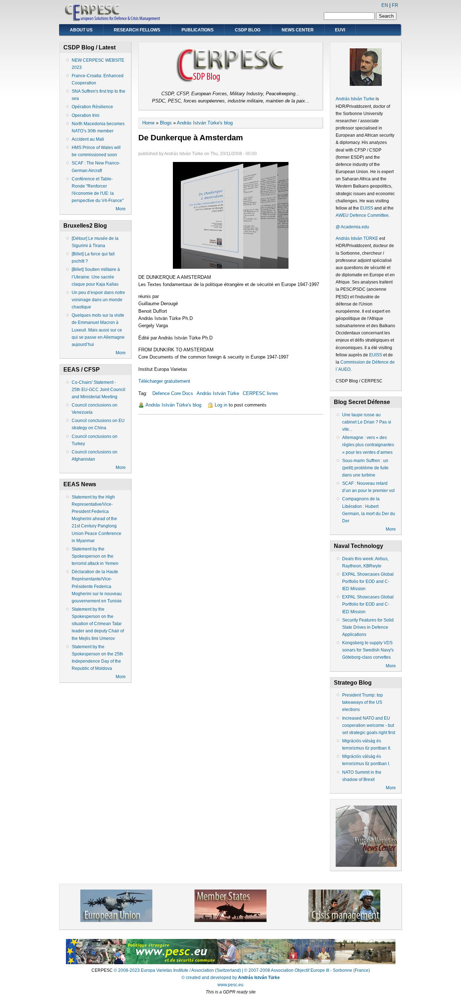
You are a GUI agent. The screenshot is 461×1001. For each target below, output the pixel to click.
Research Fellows (137, 29)
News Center (298, 29)
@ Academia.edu (352, 226)
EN (384, 5)
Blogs (166, 123)
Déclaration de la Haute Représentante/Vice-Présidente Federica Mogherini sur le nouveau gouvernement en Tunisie (97, 586)
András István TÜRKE (357, 238)
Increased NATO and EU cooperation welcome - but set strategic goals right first (368, 725)
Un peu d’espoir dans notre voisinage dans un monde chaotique (98, 299)
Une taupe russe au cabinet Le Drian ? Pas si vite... (366, 422)
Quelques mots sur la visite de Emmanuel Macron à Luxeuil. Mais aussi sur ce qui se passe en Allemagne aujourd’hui (98, 330)
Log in (221, 405)
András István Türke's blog (205, 123)
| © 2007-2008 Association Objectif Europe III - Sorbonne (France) (306, 970)
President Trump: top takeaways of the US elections (362, 702)
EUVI (340, 29)
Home (148, 123)
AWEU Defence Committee (362, 215)
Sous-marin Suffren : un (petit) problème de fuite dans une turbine (365, 468)
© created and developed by (231, 977)
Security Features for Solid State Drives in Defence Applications (368, 627)
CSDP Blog (247, 29)
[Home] (113, 20)
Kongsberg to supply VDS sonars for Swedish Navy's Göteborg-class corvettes (368, 650)
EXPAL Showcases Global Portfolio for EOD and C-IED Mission (368, 581)
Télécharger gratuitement (164, 381)
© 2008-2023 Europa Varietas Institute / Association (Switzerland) (177, 970)
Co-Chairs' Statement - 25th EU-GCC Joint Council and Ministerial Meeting (98, 389)
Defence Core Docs (172, 393)
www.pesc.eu (230, 984)
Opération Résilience (92, 106)
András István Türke (218, 393)
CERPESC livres (260, 393)
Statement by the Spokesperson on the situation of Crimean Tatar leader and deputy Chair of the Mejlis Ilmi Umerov (98, 624)
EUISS (366, 208)
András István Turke (356, 98)
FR (395, 5)
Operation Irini (85, 115)
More (121, 208)
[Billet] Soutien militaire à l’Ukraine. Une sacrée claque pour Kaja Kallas (96, 276)
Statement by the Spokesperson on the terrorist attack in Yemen (95, 556)
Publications (198, 29)
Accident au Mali (88, 139)
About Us (81, 29)
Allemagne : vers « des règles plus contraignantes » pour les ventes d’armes (368, 445)
